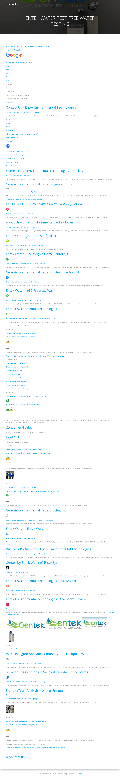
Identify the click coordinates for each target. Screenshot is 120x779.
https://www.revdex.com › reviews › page (27, 590)
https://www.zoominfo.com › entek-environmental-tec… (30, 609)
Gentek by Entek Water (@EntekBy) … (33, 562)
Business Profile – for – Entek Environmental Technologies (48, 549)
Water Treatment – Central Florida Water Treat (21, 487)
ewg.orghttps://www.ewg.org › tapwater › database (22, 405)
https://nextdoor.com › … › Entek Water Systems (27, 245)
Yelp (7, 214)
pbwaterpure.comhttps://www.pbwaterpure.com (22, 725)
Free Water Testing (30, 748)
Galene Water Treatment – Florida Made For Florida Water (25, 449)
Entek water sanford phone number (18, 367)
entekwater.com (11, 112)
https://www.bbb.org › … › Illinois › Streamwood (37, 554)
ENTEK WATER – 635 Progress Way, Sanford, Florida (44, 204)
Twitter (8, 572)
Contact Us (23, 199)
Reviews (19, 62)
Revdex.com (10, 590)
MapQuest (9, 264)
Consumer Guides (19, 427)
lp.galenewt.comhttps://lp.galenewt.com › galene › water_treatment (28, 453)
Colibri (80, 774)
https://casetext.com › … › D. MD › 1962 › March (27, 664)
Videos (8, 70)
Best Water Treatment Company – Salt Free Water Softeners (26, 721)
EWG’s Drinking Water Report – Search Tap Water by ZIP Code (26, 396)
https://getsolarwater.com (39, 192)
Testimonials (10, 748)
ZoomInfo (9, 609)
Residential (61, 748)
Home (110, 4)
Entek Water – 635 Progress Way (29, 290)
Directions (14, 138)
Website (8, 138)
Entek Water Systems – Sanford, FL (31, 236)
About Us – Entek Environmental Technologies (40, 222)
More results (15, 757)
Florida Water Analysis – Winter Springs (34, 690)
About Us (16, 199)
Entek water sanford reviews (15, 363)
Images (8, 62)
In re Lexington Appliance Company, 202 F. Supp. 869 (45, 654)
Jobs (7, 66)
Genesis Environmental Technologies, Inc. (36, 510)
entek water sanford (13, 378)
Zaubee (8, 699)
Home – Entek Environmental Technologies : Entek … (44, 171)
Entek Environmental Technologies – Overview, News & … (48, 599)
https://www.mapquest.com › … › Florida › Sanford (29, 264)
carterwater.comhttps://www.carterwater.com (21, 337)
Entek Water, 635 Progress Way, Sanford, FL (38, 254)
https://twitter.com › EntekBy (20, 572)
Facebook (9, 282)
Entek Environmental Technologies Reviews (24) (41, 581)
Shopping (14, 62)
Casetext (9, 664)
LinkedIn (9, 682)
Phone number (27, 62)
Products (9, 199)
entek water (13, 374)
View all (8, 645)
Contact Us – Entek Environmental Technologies (41, 107)
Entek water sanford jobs (14, 371)
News (8, 80)
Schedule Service (40, 356)
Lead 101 (12, 437)
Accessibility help (44, 46)
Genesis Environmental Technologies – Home (39, 184)
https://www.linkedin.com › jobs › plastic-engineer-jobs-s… (30, 682)
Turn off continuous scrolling (29, 46)
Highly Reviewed (29, 356)
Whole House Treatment (55, 356)
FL (6, 77)
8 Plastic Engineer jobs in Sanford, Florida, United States (47, 672)
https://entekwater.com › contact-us (28, 112)
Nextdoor (9, 245)
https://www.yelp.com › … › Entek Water (21, 214)
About (39, 748)
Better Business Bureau (14, 520)
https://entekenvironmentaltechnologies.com (44, 319)
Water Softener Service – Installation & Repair (21, 333)
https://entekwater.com (24, 175)
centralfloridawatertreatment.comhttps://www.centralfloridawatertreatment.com (32, 491)
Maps (8, 73)
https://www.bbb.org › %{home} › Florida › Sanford (38, 520)
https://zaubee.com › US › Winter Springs (24, 699)
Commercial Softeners (49, 748)
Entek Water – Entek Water (25, 528)
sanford (33, 326)
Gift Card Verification (35, 199)
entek (18, 389)
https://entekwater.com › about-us (27, 227)
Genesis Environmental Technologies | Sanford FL (43, 272)
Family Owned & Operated (14, 356)
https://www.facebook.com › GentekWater (26, 282)
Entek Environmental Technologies (31, 309)
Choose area (11, 102)
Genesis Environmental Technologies (18, 192)
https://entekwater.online (26, 538)
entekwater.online (12, 538)
